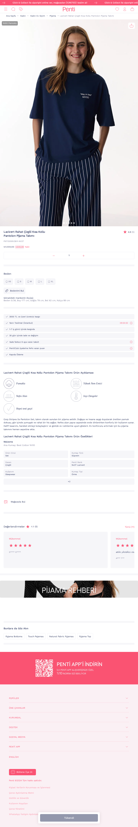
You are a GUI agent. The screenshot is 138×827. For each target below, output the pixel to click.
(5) (131, 232)
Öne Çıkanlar (17, 708)
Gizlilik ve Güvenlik (19, 798)
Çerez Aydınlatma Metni (21, 793)
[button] (64, 223)
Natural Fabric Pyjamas (61, 636)
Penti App (14, 746)
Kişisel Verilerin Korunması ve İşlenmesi (29, 787)
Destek (13, 727)
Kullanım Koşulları (18, 803)
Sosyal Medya (17, 737)
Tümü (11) (129, 527)
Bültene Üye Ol (24, 772)
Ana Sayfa (11, 16)
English (14, 757)
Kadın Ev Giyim (37, 16)
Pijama (53, 16)
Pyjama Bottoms (14, 636)
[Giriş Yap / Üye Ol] (125, 9)
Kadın (23, 16)
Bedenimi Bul (17, 290)
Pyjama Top (85, 636)
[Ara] (13, 9)
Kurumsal (15, 717)
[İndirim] (21, 9)
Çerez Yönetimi (16, 809)
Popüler (14, 698)
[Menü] (6, 9)
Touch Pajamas (35, 636)
